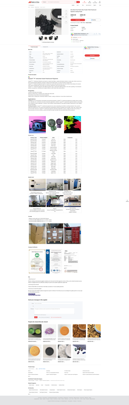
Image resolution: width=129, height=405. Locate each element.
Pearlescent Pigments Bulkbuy (54, 392)
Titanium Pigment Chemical (33, 392)
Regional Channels (76, 397)
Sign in (100, 2)
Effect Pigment (79, 389)
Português (47, 398)
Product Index (82, 397)
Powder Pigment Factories (61, 389)
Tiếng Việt (87, 398)
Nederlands (66, 398)
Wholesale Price (66, 397)
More (29, 394)
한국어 (73, 398)
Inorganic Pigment (42, 7)
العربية (70, 398)
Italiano (59, 398)
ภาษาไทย (81, 398)
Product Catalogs (42, 368)
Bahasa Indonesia (92, 398)
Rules (100, 5)
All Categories (32, 5)
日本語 (75, 398)
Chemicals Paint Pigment (71, 389)
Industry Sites (71, 397)
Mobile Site (86, 397)
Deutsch (63, 398)
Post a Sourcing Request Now (56, 317)
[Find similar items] (66, 17)
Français (51, 398)
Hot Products (40, 397)
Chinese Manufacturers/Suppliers (52, 397)
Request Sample (88, 22)
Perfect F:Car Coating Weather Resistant (52, 372)
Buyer (78, 5)
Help (82, 5)
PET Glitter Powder (67, 370)
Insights (90, 397)
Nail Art (29, 370)
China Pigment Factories (44, 389)
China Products (45, 397)
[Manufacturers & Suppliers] (33, 2)
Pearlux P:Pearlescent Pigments (33, 374)
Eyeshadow (48, 370)
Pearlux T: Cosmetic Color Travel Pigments (71, 374)
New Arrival (66, 372)
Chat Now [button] (94, 19)
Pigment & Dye (37, 7)
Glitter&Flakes (30, 372)
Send (36, 317)
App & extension (88, 5)
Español (44, 398)
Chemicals (32, 7)
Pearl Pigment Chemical (43, 392)
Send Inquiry (78, 19)
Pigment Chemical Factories (33, 389)
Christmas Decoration (86, 370)
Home (29, 7)
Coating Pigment (52, 389)
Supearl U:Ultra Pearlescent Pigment (88, 372)
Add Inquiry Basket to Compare (48, 42)
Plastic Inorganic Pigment (88, 389)
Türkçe (84, 398)
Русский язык (55, 398)
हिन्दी (78, 398)
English (41, 398)
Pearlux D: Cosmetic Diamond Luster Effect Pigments (91, 374)
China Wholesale (60, 397)
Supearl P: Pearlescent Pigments (51, 374)
